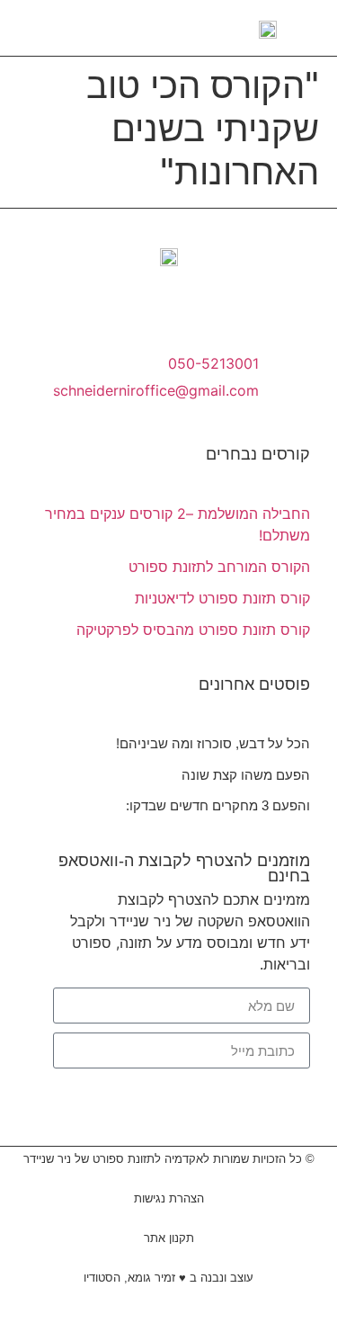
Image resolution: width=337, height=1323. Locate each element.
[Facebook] (144, 309)
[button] (21, 28)
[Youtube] (194, 309)
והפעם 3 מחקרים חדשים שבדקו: (218, 805)
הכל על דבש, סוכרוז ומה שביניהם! (213, 743)
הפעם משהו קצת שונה (246, 774)
